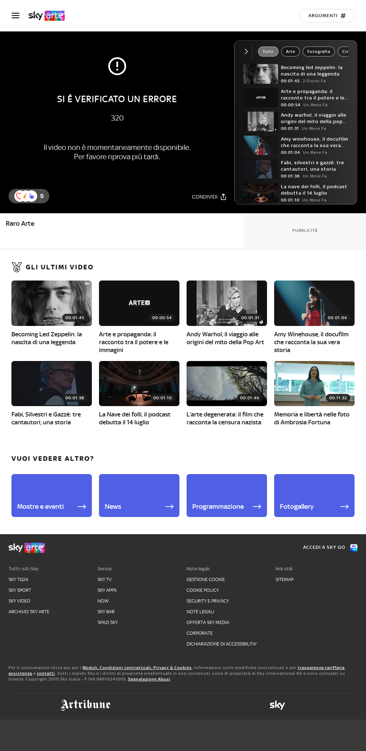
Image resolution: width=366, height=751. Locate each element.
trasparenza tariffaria (321, 667)
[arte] (50, 16)
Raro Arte (20, 223)
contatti (46, 673)
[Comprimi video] (247, 51)
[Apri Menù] (20, 15)
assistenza (20, 673)
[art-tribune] (85, 705)
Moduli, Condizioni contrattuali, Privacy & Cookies (137, 667)
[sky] (277, 705)
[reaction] (31, 196)
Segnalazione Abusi (149, 679)
